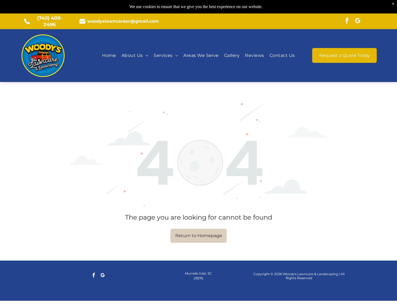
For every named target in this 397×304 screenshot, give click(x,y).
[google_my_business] (357, 21)
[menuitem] (109, 55)
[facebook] (347, 21)
